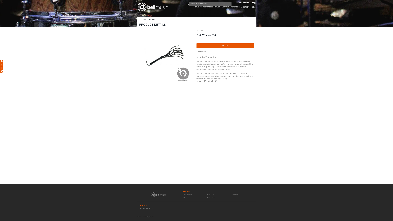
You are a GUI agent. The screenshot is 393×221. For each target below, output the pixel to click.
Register (246, 3)
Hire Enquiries (207, 7)
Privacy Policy (211, 197)
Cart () (253, 3)
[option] (165, 56)
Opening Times (187, 194)
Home (197, 7)
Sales (217, 7)
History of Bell (249, 7)
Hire (184, 197)
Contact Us (235, 194)
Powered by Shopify (148, 217)
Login (240, 3)
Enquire (225, 46)
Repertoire (236, 7)
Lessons (225, 7)
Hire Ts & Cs (210, 194)
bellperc (199, 31)
